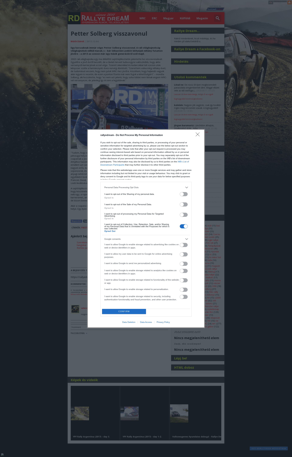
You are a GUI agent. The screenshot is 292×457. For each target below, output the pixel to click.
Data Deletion (128, 322)
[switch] (184, 194)
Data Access (146, 322)
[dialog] (146, 228)
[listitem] (146, 187)
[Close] (199, 135)
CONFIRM (124, 311)
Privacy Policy (163, 322)
